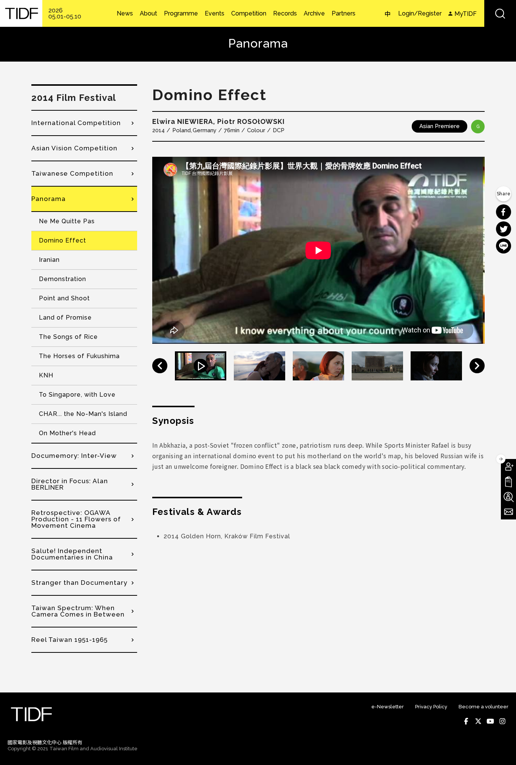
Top (501, 749)
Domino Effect (62, 240)
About (148, 14)
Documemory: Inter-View (74, 455)
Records (285, 14)
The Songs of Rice (68, 336)
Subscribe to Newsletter (508, 511)
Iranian (49, 259)
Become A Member (508, 466)
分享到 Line (503, 245)
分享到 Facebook (503, 211)
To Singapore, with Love (77, 394)
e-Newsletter (387, 706)
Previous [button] (159, 365)
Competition (248, 14)
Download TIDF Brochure (508, 481)
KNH (46, 375)
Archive (314, 14)
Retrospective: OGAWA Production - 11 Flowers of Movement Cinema (76, 519)
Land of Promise (65, 317)
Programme (181, 14)
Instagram (502, 721)
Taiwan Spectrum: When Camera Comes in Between (78, 611)
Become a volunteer (483, 706)
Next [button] (477, 365)
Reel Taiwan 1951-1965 (69, 639)
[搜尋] (500, 13)
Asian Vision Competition (74, 148)
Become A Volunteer (508, 496)
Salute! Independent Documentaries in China (72, 554)
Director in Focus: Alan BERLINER (69, 484)
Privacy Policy (431, 706)
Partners (343, 14)
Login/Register (420, 13)
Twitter (478, 721)
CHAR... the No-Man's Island (83, 413)
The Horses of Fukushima (79, 356)
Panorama (48, 198)
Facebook (466, 721)
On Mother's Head (67, 433)
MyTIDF (465, 13)
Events (214, 14)
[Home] (21, 13)
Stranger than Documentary (79, 582)
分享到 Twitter (503, 228)
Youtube (490, 721)
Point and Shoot (64, 298)
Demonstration (62, 279)
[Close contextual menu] (500, 459)
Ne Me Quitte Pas (67, 221)
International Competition (76, 123)
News (125, 14)
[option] (318, 250)
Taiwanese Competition (72, 173)
